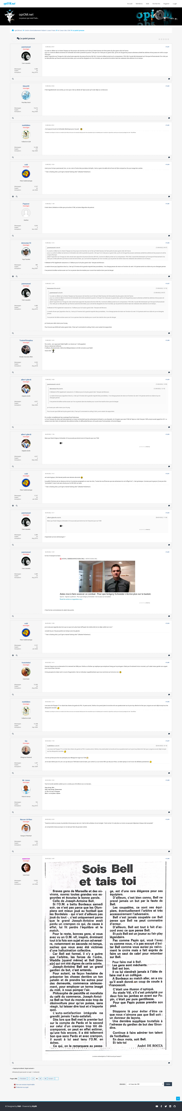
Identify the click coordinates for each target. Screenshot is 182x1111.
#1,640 (167, 858)
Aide (147, 4)
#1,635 (167, 662)
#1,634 (167, 623)
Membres (139, 4)
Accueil (129, 4)
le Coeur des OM (64, 30)
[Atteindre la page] (57, 1078)
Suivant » (51, 1078)
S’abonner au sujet (22, 1087)
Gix (26, 741)
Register (166, 4)
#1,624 (167, 164)
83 (40, 1078)
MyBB (34, 1106)
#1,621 (167, 47)
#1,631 (167, 473)
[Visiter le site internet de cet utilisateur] (12, 196)
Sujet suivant (29, 1068)
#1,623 (167, 125)
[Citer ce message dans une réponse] (169, 78)
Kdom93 (26, 86)
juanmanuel (26, 47)
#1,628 (167, 340)
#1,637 (167, 741)
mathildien (26, 125)
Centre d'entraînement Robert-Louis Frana (40, 30)
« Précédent (22, 1078)
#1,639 (167, 819)
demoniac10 (26, 243)
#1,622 (167, 86)
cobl (26, 165)
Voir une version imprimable (25, 1084)
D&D (19, 1106)
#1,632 (167, 513)
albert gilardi (26, 380)
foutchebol (26, 663)
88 (45, 1078)
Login (175, 4)
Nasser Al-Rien (26, 820)
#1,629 (167, 379)
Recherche (156, 4)
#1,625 (167, 203)
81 (33, 1078)
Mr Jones (26, 780)
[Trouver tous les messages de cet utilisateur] (12, 78)
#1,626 (167, 243)
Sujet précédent (18, 1068)
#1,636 (167, 701)
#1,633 (167, 552)
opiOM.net (9, 3)
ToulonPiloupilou (26, 340)
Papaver (26, 204)
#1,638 (167, 780)
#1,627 (167, 283)
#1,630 (167, 434)
